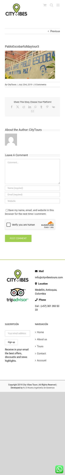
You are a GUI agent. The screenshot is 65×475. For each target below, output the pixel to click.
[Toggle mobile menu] (58, 5)
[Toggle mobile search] (51, 5)
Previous (55, 31)
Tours (40, 346)
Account (41, 360)
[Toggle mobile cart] (44, 5)
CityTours (12, 84)
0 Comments (40, 84)
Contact (41, 353)
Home (40, 332)
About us (42, 339)
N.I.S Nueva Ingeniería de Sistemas (38, 388)
